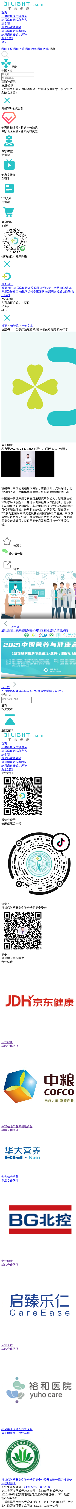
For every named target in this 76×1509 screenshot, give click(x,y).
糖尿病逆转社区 (11, 27)
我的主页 (7, 48)
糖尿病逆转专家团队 (14, 30)
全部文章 (27, 325)
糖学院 (5, 23)
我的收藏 (43, 48)
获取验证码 (8, 81)
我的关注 (19, 48)
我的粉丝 (31, 48)
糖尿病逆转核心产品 (14, 19)
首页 (4, 12)
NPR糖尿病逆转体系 (14, 16)
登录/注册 (7, 284)
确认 (4, 310)
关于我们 (7, 38)
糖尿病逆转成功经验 (14, 34)
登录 (4, 42)
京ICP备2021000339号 (36, 1487)
